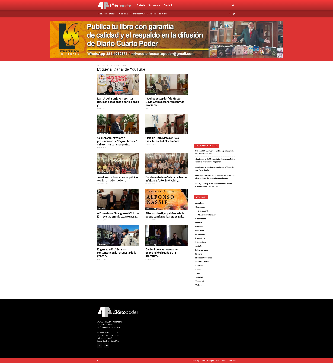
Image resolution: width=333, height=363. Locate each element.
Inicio (99, 65)
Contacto (168, 5)
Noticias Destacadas (203, 258)
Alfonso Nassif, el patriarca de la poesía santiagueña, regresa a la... (165, 215)
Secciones (153, 5)
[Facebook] (230, 13)
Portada (141, 5)
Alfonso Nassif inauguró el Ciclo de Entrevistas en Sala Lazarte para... (118, 215)
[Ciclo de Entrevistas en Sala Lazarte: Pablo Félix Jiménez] (166, 124)
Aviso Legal (123, 14)
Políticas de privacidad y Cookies (143, 14)
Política (198, 269)
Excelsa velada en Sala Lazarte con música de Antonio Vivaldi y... (166, 178)
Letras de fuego (103, 94)
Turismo (198, 285)
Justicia (198, 246)
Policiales (199, 265)
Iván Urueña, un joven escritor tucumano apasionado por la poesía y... (118, 102)
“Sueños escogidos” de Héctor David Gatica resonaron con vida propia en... (164, 102)
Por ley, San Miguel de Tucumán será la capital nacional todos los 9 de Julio (213, 184)
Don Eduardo (203, 211)
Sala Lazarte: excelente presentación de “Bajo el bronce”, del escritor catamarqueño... (117, 141)
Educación (199, 230)
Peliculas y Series (202, 261)
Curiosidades (200, 219)
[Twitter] (234, 13)
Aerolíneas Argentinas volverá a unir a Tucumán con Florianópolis (214, 168)
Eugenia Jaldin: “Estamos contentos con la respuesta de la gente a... (116, 252)
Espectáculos (200, 238)
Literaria (198, 254)
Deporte (198, 222)
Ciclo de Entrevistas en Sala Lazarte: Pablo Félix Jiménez (162, 139)
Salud (197, 273)
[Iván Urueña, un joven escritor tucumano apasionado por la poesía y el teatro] (118, 84)
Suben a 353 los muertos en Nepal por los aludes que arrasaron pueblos (215, 152)
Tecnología (199, 281)
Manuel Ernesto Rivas (207, 215)
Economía (199, 226)
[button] (233, 5)
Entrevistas (101, 209)
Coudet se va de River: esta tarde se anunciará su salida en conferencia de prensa (215, 160)
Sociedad (199, 277)
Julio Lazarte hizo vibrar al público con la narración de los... (117, 178)
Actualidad (199, 203)
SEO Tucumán (104, 360)
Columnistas (200, 207)
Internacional (200, 242)
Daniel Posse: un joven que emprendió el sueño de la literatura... (161, 252)
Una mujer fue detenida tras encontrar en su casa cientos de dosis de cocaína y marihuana (215, 176)
